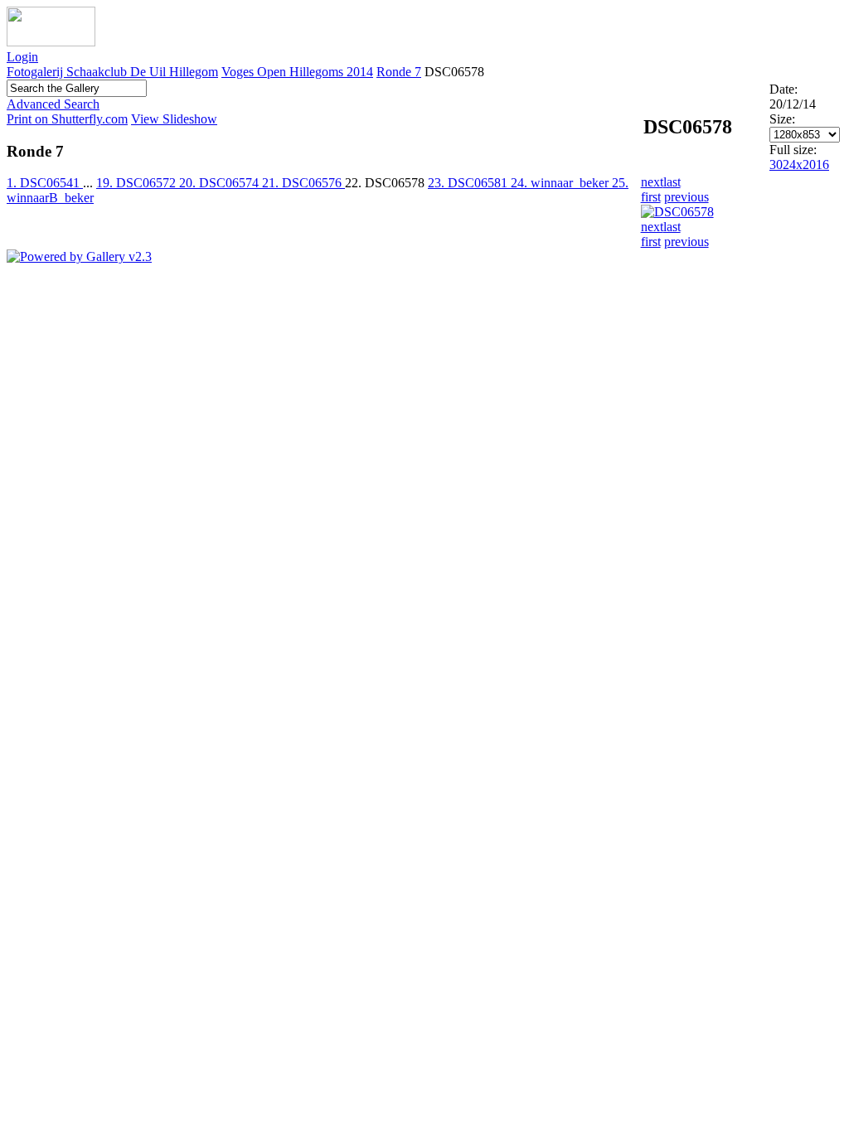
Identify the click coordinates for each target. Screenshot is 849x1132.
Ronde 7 (398, 72)
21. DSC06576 (303, 183)
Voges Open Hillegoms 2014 (297, 72)
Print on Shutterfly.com (67, 119)
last (672, 182)
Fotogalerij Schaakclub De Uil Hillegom (112, 72)
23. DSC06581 (469, 183)
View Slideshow (174, 119)
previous (686, 197)
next (652, 182)
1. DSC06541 (45, 183)
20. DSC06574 (220, 183)
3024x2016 (799, 164)
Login (22, 57)
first (651, 197)
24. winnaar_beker (561, 183)
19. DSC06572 (137, 183)
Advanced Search (53, 104)
